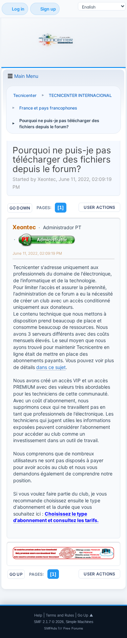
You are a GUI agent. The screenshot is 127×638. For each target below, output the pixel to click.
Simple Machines (79, 622)
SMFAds (50, 628)
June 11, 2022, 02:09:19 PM (37, 253)
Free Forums (73, 628)
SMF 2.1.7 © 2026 (49, 622)
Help (38, 615)
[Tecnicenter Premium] (63, 557)
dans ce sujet (51, 367)
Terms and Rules (60, 615)
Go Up (16, 574)
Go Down (19, 208)
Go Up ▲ (85, 615)
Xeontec (24, 227)
